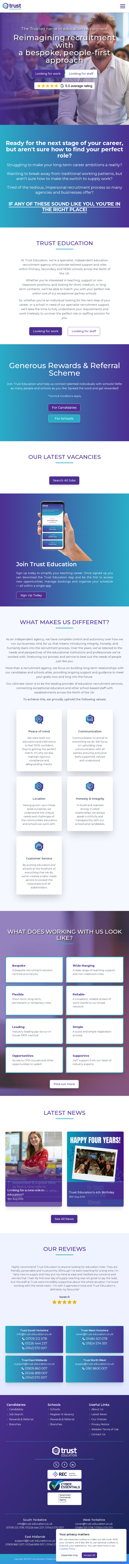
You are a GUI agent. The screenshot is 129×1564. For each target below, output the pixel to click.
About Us (97, 1409)
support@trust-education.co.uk (35, 1540)
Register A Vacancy (62, 1414)
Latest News (99, 1414)
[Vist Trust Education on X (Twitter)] (56, 1464)
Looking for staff (81, 73)
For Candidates (64, 407)
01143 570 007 (55, 1527)
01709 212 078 (15, 1527)
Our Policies (99, 1419)
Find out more (64, 1084)
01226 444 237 (35, 1527)
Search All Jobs (64, 480)
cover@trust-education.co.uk (94, 1523)
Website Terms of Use (105, 1429)
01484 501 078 (84, 1527)
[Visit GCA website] (64, 1499)
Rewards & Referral (21, 1419)
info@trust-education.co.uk (34, 1523)
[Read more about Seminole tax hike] (73, 1464)
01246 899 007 (35, 1544)
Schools (55, 1409)
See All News (64, 1219)
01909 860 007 (15, 1544)
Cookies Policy (67, 1548)
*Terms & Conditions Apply (64, 396)
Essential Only (69, 1555)
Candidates (16, 1409)
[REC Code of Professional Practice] (64, 1474)
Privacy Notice (100, 1424)
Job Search (16, 1414)
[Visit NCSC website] (64, 1485)
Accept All (89, 1555)
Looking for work (47, 73)
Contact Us (98, 1434)
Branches (15, 1424)
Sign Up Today (31, 595)
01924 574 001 (104, 1527)
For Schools (64, 418)
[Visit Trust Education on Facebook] (64, 1464)
